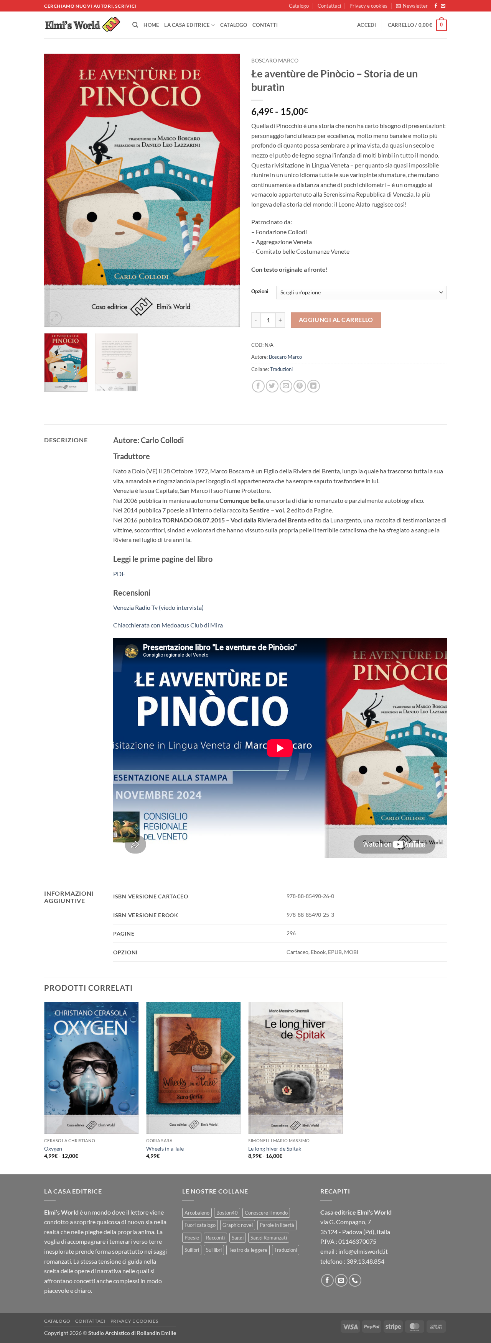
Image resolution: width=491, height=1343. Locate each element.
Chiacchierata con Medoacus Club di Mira (168, 625)
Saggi (238, 1238)
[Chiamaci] (355, 1280)
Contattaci (329, 6)
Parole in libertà (277, 1225)
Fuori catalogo (200, 1225)
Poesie (192, 1238)
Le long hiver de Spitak (274, 1148)
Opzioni (260, 291)
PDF (119, 573)
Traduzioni (281, 369)
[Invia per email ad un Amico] (286, 386)
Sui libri (214, 1250)
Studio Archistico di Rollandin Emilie (132, 1333)
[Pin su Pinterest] (299, 386)
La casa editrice (186, 25)
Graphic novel (237, 1225)
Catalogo (299, 6)
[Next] (226, 190)
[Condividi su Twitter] (272, 386)
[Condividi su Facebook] (258, 386)
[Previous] (57, 190)
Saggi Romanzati (268, 1238)
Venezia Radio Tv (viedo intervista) (158, 607)
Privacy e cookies (368, 6)
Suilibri (192, 1250)
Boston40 (227, 1213)
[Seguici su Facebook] (435, 6)
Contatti (265, 25)
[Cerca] (135, 25)
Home (151, 25)
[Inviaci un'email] (443, 6)
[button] (412, 5)
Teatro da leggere (248, 1250)
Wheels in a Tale (165, 1148)
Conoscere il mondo (266, 1213)
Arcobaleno (197, 1213)
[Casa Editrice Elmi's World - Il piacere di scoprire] (82, 25)
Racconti (215, 1238)
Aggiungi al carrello (336, 319)
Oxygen (53, 1148)
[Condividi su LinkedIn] (313, 386)
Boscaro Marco (274, 60)
